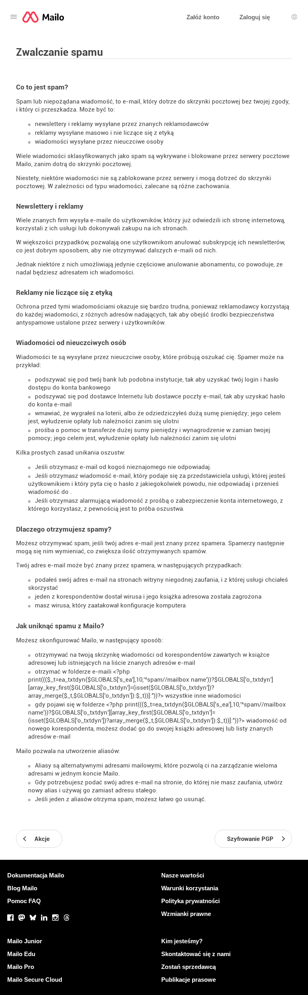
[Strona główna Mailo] (43, 17)
